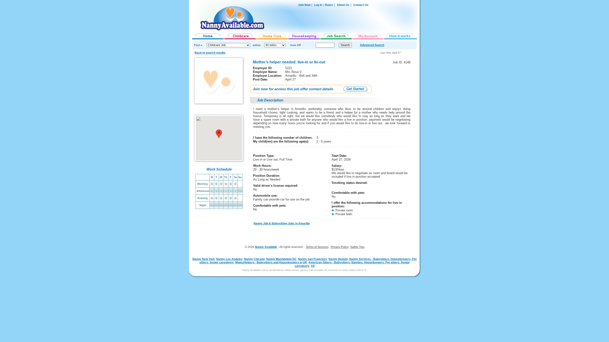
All (312, 266)
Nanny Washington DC (281, 259)
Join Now (304, 5)
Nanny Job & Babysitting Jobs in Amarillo (282, 223)
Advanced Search (372, 45)
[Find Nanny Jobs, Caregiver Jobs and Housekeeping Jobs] (336, 39)
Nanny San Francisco (312, 259)
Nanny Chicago (254, 259)
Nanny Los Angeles (229, 259)
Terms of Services (317, 247)
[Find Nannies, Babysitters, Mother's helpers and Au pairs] (240, 39)
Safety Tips (357, 247)
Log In (317, 5)
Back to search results (210, 52)
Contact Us (360, 5)
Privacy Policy (340, 247)
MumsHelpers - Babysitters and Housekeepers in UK (271, 262)
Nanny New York (203, 259)
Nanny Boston (338, 259)
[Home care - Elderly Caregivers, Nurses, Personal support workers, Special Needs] (272, 39)
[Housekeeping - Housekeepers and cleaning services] (304, 39)
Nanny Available (266, 247)
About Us (343, 5)
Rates (329, 5)
